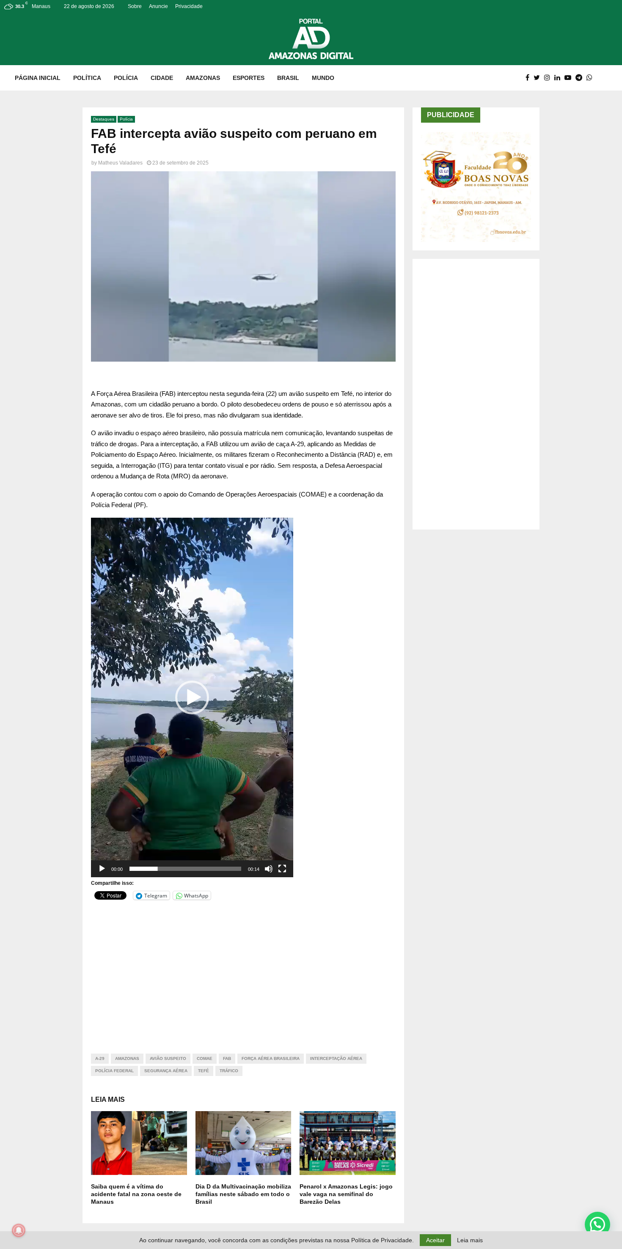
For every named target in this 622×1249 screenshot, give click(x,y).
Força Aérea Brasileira (271, 1058)
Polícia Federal (114, 1070)
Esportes (248, 77)
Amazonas (203, 77)
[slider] (185, 869)
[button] (192, 697)
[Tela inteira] (282, 869)
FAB (227, 1058)
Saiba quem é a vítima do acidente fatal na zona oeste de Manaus (136, 1194)
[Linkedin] (559, 78)
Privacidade (189, 6)
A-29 (100, 1058)
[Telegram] (580, 78)
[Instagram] (549, 78)
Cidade (162, 77)
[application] (192, 697)
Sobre (135, 6)
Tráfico (229, 1070)
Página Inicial (38, 77)
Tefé (203, 1070)
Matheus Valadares (120, 163)
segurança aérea (165, 1070)
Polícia (126, 77)
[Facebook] (530, 78)
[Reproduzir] (102, 869)
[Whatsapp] (591, 78)
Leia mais (470, 1240)
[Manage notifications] (18, 1230)
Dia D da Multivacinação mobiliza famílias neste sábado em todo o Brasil (243, 1194)
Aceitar (435, 1240)
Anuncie (158, 6)
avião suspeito (168, 1058)
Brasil (288, 77)
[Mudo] (268, 869)
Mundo (323, 77)
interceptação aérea (336, 1058)
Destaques (103, 119)
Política (87, 77)
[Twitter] (539, 78)
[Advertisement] (243, 971)
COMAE (204, 1058)
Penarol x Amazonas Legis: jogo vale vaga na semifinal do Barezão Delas (346, 1194)
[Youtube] (569, 78)
